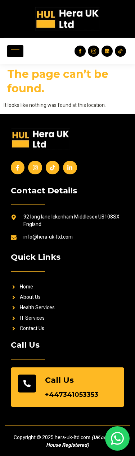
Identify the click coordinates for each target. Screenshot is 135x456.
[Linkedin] (107, 51)
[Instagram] (35, 167)
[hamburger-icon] (15, 51)
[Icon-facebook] (80, 51)
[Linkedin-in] (70, 167)
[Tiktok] (120, 51)
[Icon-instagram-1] (93, 51)
